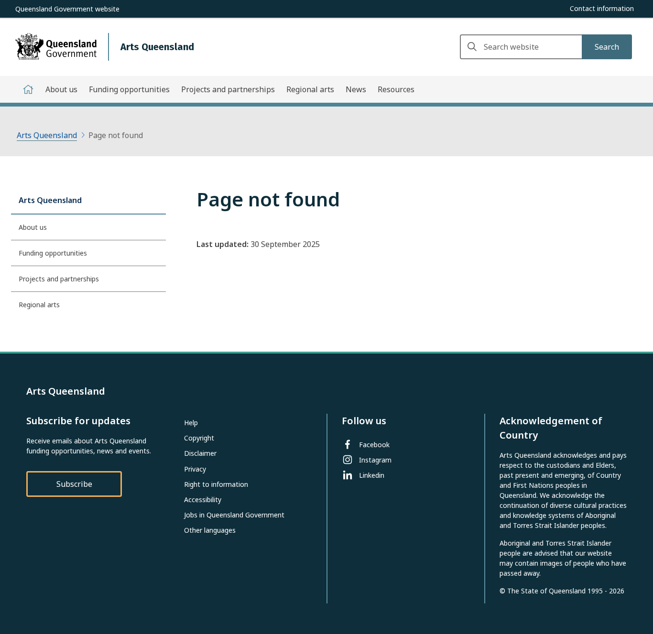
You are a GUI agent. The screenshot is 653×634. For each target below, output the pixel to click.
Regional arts (310, 89)
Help (191, 422)
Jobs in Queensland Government (234, 514)
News (356, 89)
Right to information (216, 484)
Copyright (199, 437)
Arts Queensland (47, 135)
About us (61, 89)
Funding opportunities (129, 89)
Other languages (210, 530)
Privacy (195, 468)
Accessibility (202, 499)
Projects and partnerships (228, 89)
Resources (396, 89)
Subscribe (74, 484)
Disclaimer (200, 453)
